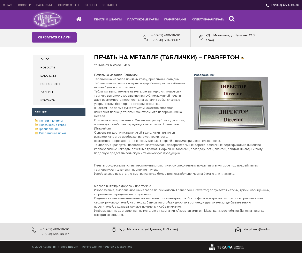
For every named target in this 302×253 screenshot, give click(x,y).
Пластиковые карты (52, 125)
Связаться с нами (54, 37)
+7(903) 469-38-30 (284, 5)
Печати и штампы (51, 120)
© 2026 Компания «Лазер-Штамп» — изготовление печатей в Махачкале (82, 246)
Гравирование (49, 129)
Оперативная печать (53, 133)
